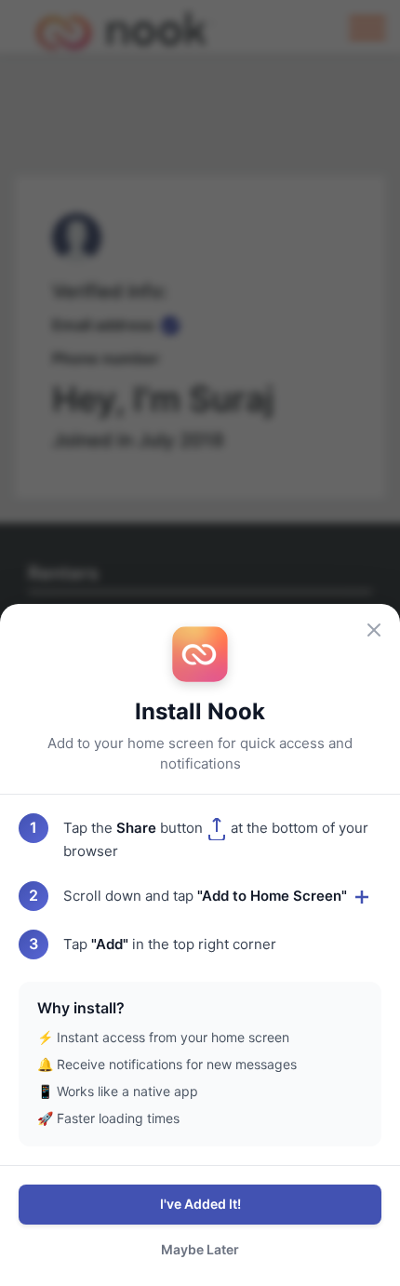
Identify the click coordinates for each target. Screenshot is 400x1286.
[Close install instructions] (374, 630)
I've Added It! (200, 1204)
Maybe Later (200, 1249)
